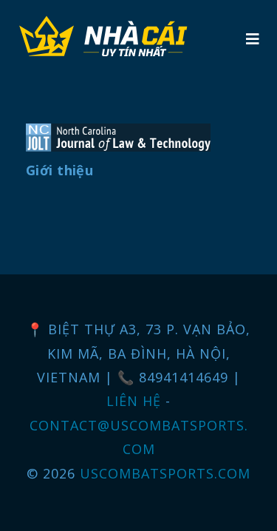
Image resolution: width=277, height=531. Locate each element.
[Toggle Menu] (252, 39)
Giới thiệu (59, 170)
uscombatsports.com (165, 473)
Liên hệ (135, 401)
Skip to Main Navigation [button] (80, 12)
